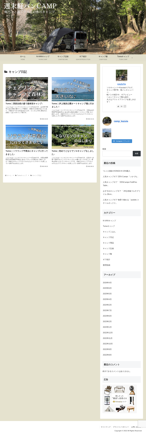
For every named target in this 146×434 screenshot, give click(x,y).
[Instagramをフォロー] (124, 106)
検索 (104, 149)
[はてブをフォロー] (121, 106)
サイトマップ (106, 427)
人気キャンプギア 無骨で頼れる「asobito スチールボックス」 (121, 201)
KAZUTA (121, 84)
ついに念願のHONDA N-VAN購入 (116, 171)
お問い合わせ (136, 427)
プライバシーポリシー (121, 427)
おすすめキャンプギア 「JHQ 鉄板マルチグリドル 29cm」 (121, 192)
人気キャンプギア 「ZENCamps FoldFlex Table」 (120, 183)
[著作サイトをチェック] (118, 106)
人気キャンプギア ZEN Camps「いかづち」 (121, 177)
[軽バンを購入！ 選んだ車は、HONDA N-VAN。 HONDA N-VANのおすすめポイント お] (106, 133)
